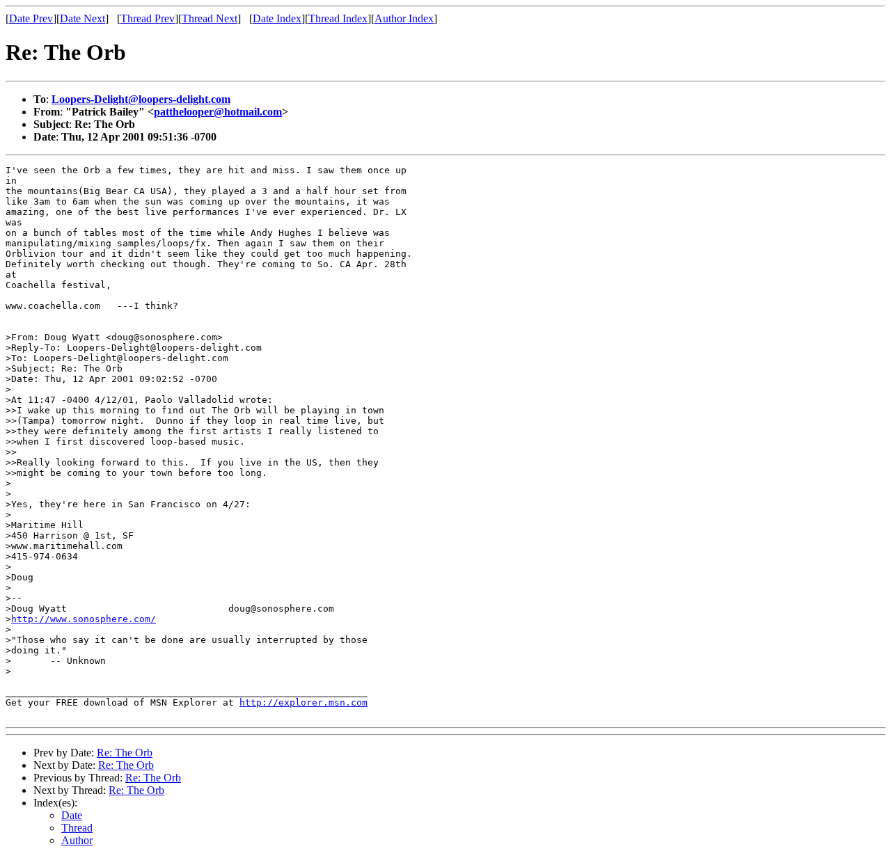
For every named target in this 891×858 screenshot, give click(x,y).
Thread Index (338, 18)
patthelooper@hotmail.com (218, 112)
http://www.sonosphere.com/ (83, 619)
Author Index (404, 18)
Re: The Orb (124, 752)
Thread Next (209, 18)
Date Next (82, 18)
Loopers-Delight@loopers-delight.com (141, 99)
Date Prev (31, 18)
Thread (77, 828)
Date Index (277, 18)
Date (71, 815)
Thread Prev (147, 18)
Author (77, 840)
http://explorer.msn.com (303, 702)
